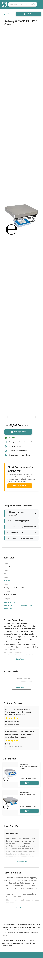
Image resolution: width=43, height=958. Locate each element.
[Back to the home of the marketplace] (4, 4)
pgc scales (8, 609)
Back (8, 14)
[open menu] (39, 4)
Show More (20, 659)
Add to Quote (29, 14)
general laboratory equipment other (18, 605)
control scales (9, 602)
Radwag (7, 581)
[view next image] (36, 417)
